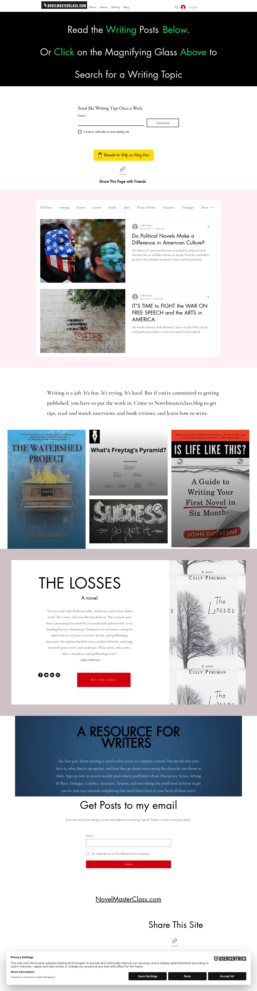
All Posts (46, 207)
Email (82, 115)
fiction (81, 207)
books (113, 207)
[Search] (177, 7)
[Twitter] (46, 675)
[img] (64, 8)
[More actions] (209, 226)
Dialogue (188, 207)
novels (97, 207)
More (204, 207)
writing (64, 207)
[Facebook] (40, 675)
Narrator (168, 207)
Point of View (146, 207)
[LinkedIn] (52, 675)
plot (127, 207)
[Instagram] (58, 675)
